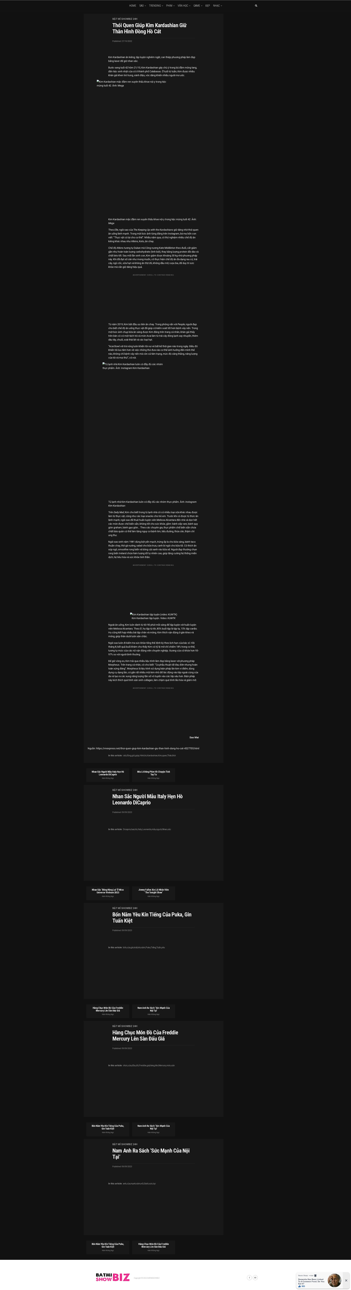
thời (174, 755)
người (159, 829)
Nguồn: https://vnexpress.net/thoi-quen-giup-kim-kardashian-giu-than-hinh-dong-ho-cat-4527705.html (143, 748)
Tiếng (153, 947)
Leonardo (146, 829)
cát (124, 755)
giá (148, 1065)
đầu (134, 1065)
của (128, 947)
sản (173, 1065)
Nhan (164, 829)
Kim (160, 755)
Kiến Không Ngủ (108, 778)
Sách (146, 1184)
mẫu (154, 829)
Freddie (142, 1065)
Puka (148, 947)
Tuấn (158, 947)
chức (125, 1065)
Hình (142, 755)
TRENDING (155, 5)
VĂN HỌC (183, 5)
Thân (169, 755)
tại (154, 1184)
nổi (142, 1184)
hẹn (133, 829)
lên (156, 1065)
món (169, 1065)
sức (151, 1184)
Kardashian (152, 755)
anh (124, 1184)
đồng (128, 755)
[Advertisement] (153, 296)
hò (145, 755)
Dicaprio (127, 829)
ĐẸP (207, 5)
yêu (163, 947)
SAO (141, 5)
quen (164, 755)
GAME (196, 5)
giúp (137, 755)
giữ (133, 755)
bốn (125, 947)
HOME (132, 5)
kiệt (136, 947)
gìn (132, 947)
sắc (169, 829)
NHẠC (216, 5)
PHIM (169, 5)
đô (137, 1065)
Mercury (162, 1065)
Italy (140, 829)
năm (143, 947)
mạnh (133, 1184)
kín (139, 947)
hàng (152, 1065)
